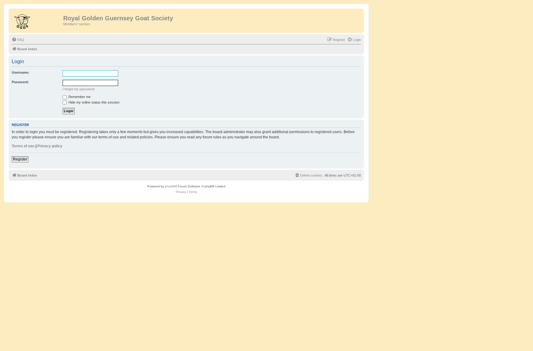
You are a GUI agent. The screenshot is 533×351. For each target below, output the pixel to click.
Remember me (79, 97)
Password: (20, 82)
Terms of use (23, 146)
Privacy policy (49, 146)
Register (20, 159)
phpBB (170, 186)
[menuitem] (18, 39)
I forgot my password (78, 89)
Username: (20, 72)
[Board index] (36, 20)
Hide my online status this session (93, 102)
